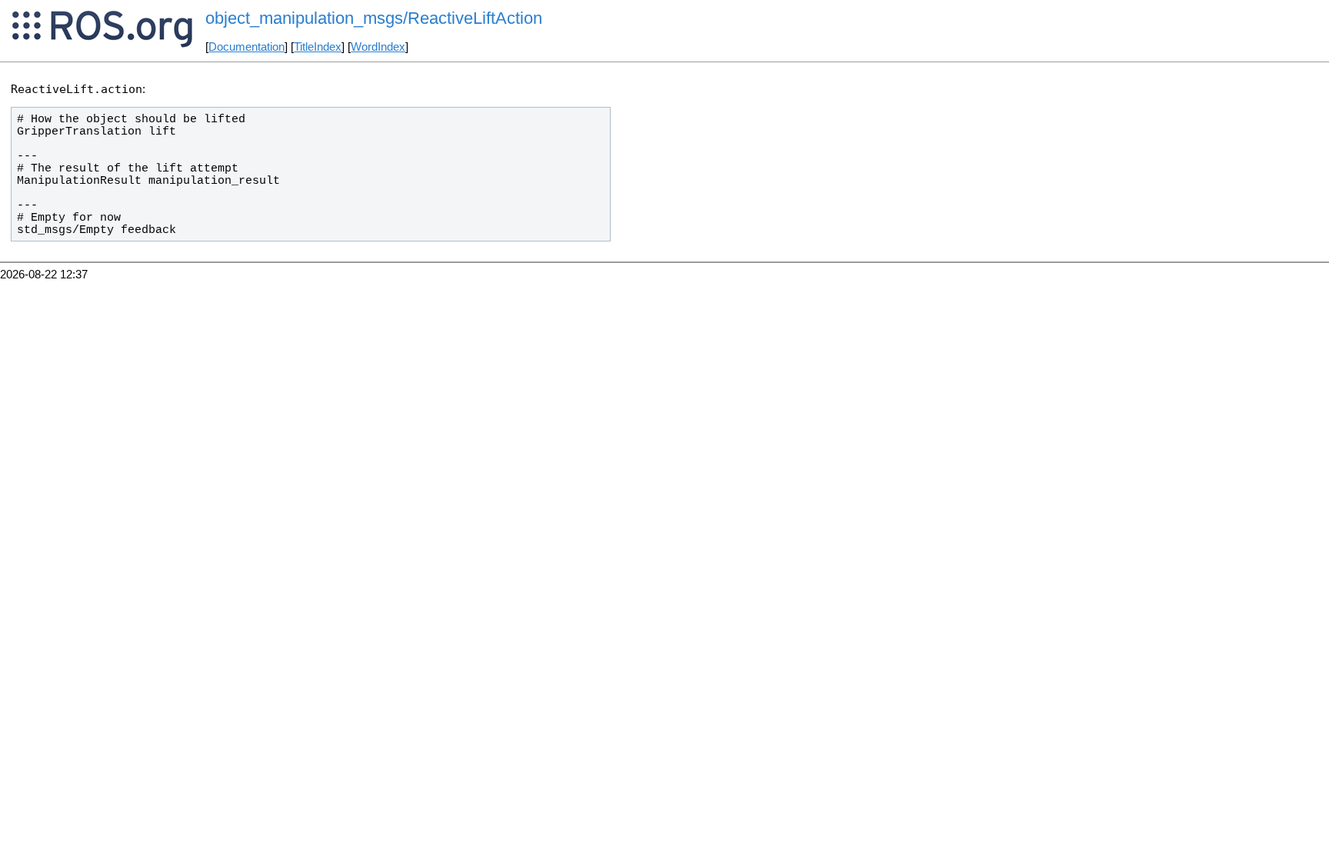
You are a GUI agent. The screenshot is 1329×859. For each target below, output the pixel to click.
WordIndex (378, 47)
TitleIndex (317, 47)
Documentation (246, 47)
